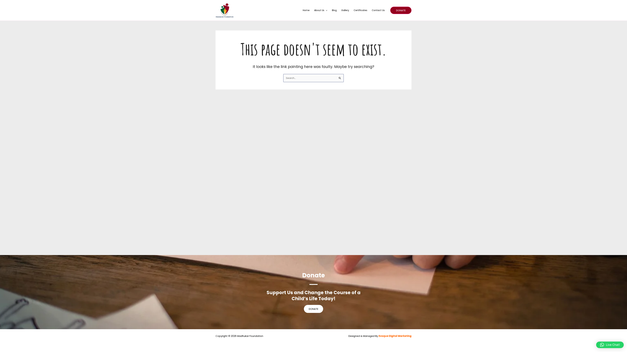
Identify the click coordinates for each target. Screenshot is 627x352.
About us (319, 10)
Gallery (345, 10)
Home (306, 10)
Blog (334, 10)
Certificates (360, 10)
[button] (400, 10)
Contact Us (378, 10)
